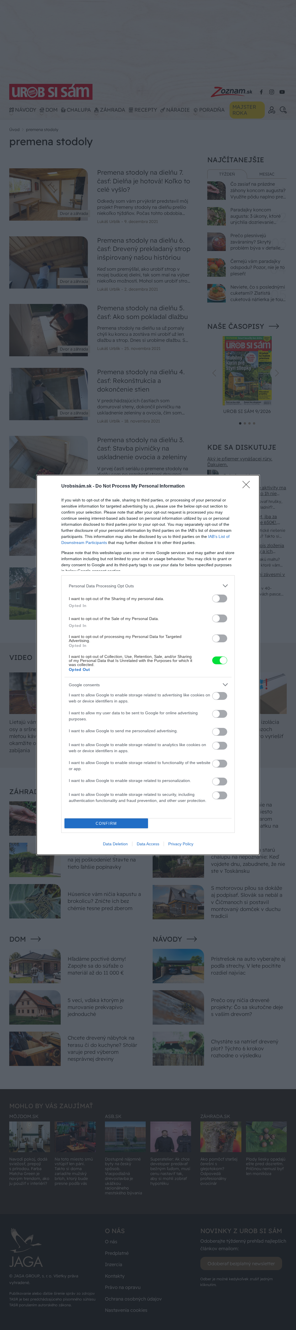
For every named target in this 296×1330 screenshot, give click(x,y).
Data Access (148, 844)
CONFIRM (106, 823)
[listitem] (148, 586)
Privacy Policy (180, 844)
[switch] (219, 598)
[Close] (248, 486)
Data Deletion (115, 844)
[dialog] (148, 665)
